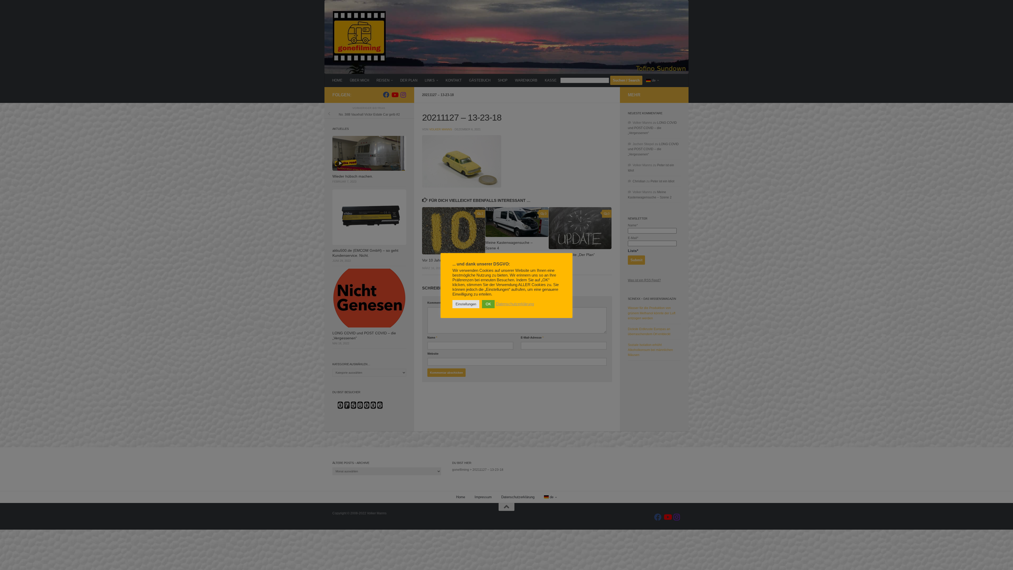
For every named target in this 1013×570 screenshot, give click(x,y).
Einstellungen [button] (466, 304)
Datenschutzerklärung (515, 304)
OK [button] (488, 304)
